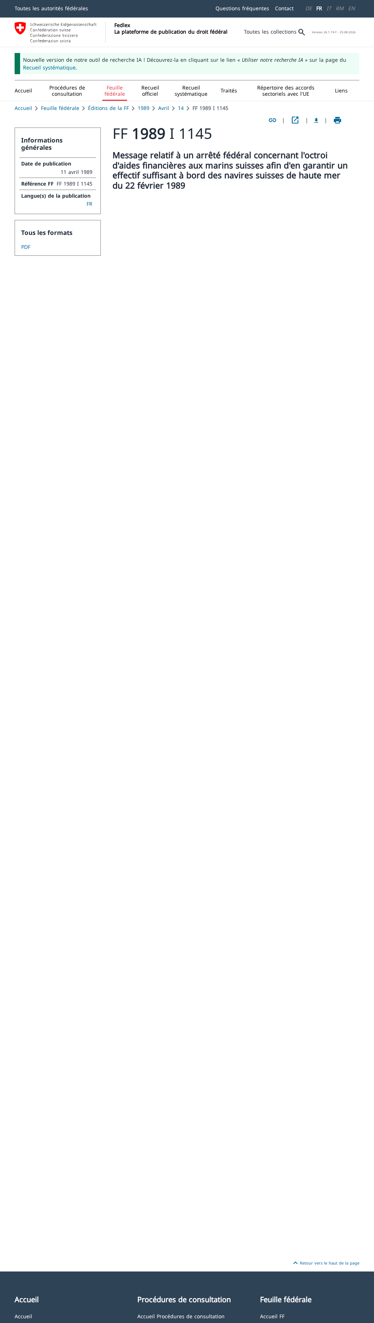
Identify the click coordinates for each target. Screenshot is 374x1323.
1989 (143, 107)
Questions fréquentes (242, 8)
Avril (163, 107)
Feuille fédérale (60, 107)
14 (181, 107)
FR (319, 8)
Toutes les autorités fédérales (51, 8)
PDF (25, 246)
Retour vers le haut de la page (325, 1263)
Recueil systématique (49, 67)
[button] (67, 90)
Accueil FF (272, 1316)
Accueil (23, 107)
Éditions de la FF (108, 107)
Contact (284, 8)
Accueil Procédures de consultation (181, 1316)
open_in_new (295, 120)
